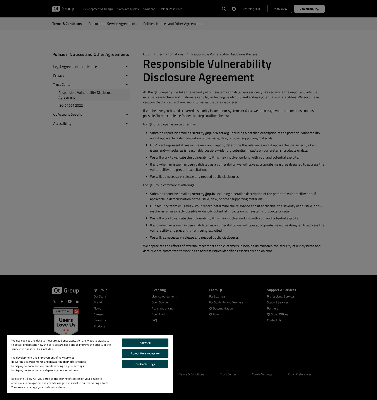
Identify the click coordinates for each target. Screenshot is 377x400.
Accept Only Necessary (145, 353)
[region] (90, 364)
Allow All (145, 342)
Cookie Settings (145, 364)
